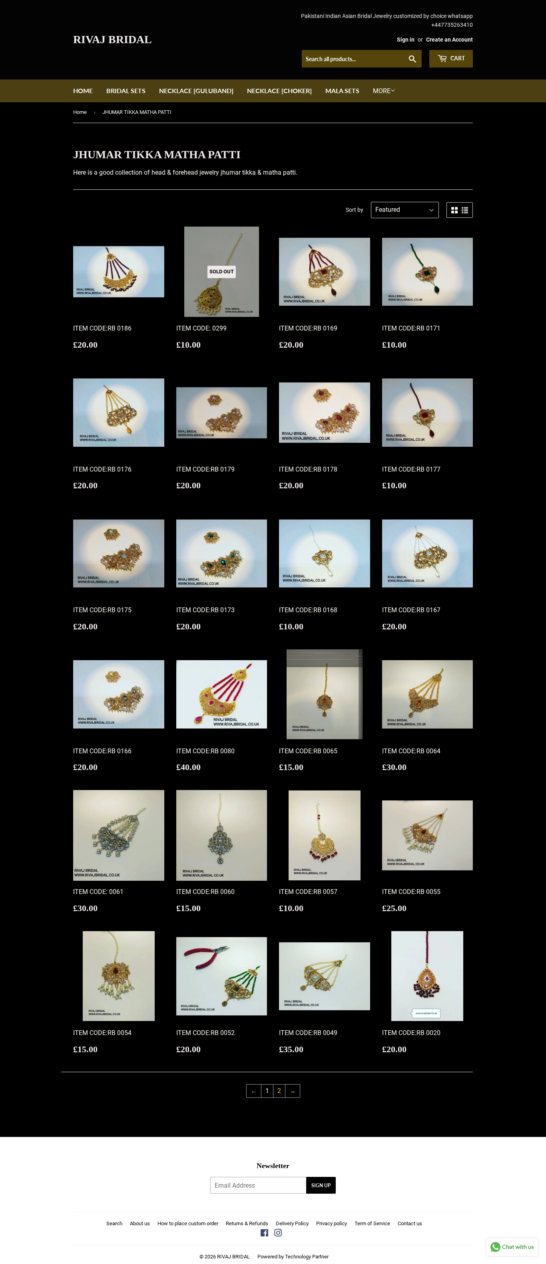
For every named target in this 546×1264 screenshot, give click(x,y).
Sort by (354, 210)
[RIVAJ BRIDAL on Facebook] (264, 1234)
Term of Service (372, 1223)
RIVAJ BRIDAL (112, 39)
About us (140, 1223)
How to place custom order (187, 1223)
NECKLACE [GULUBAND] (196, 90)
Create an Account (449, 39)
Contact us (410, 1223)
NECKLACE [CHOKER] (279, 90)
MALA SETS (342, 90)
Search (114, 1223)
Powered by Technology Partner (293, 1257)
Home (83, 90)
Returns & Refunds (247, 1223)
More (382, 91)
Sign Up (321, 1185)
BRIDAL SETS (125, 90)
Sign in (405, 39)
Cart (457, 58)
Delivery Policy (292, 1223)
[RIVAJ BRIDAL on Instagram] (278, 1234)
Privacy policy (331, 1223)
